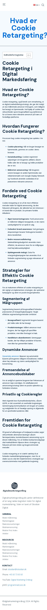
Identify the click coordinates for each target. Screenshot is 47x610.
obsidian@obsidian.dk (17, 569)
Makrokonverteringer (11, 524)
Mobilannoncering (10, 527)
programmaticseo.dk (16, 585)
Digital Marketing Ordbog (21, 579)
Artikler (5, 533)
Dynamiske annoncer (10, 356)
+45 (16, 574)
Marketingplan (8, 521)
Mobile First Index (10, 530)
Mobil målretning (10, 518)
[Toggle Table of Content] (27, 55)
